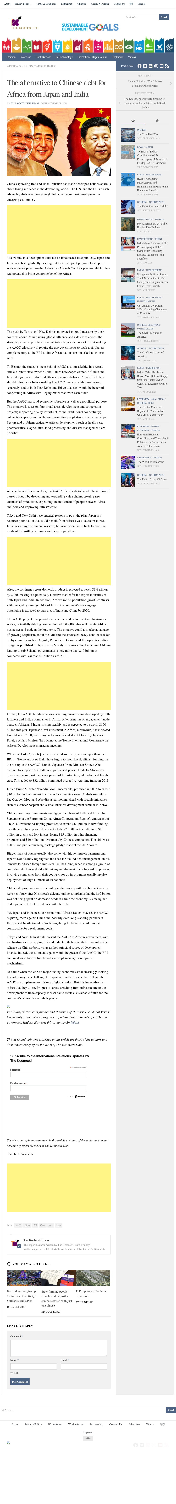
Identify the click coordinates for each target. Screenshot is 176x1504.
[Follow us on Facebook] (140, 66)
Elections (154, 324)
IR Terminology (64, 57)
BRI (35, 1225)
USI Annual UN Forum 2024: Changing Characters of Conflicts (152, 309)
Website (14, 1373)
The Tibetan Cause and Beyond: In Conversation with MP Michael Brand (150, 410)
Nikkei (75, 1022)
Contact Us (119, 3)
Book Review (43, 57)
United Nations (146, 301)
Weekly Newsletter (100, 3)
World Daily (45, 66)
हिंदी (131, 3)
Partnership (66, 3)
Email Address (18, 1083)
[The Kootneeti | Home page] (26, 23)
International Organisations (92, 57)
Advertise (81, 3)
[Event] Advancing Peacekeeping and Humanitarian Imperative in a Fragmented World (152, 184)
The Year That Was (147, 134)
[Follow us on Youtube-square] (162, 66)
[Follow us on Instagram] (156, 66)
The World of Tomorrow (150, 462)
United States (156, 202)
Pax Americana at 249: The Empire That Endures (152, 225)
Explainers (117, 57)
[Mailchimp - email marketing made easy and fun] (76, 1097)
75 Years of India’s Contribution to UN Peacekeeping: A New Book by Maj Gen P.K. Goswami (152, 157)
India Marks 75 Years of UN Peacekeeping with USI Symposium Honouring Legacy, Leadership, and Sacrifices (152, 250)
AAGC (18, 1225)
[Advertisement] (59, 229)
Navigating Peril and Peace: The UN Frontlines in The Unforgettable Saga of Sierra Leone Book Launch (152, 280)
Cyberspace (153, 367)
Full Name (15, 1070)
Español (141, 3)
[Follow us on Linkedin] (150, 66)
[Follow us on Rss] (167, 66)
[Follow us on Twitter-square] (145, 66)
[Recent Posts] (133, 120)
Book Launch (145, 147)
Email (65, 1360)
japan (58, 1225)
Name (14, 1360)
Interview (25, 57)
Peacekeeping (154, 174)
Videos (132, 57)
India (51, 1225)
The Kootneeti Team (25, 103)
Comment (16, 1336)
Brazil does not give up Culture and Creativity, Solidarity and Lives (21, 1296)
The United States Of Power (152, 479)
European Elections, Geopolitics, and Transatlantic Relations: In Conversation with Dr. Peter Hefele (153, 440)
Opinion (11, 57)
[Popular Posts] (157, 120)
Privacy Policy (22, 3)
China (42, 1225)
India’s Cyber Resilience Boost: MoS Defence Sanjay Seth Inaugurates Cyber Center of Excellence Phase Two (152, 379)
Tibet (151, 402)
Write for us (55, 1424)
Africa (12, 66)
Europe (155, 426)
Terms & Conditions (46, 3)
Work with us (76, 1424)
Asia (153, 399)
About (7, 3)
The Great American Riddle (152, 206)
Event (140, 174)
